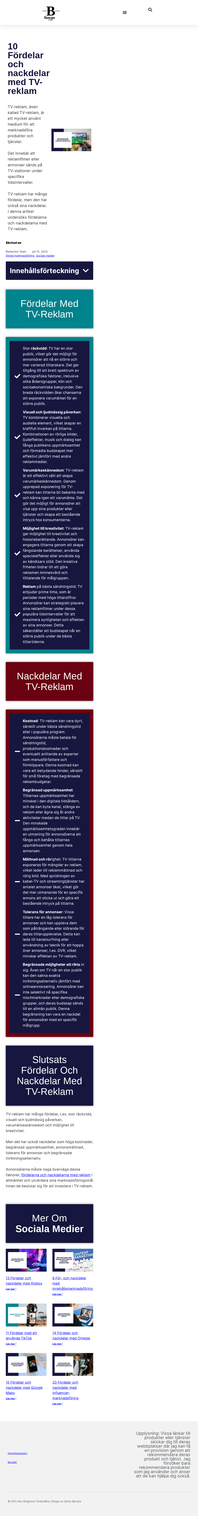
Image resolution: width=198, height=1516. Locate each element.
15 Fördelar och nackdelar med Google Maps (24, 1387)
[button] (124, 12)
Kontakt (12, 1462)
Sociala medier (45, 255)
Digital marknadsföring (20, 255)
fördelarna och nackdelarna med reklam (55, 1175)
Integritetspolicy (17, 1453)
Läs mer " (11, 1288)
